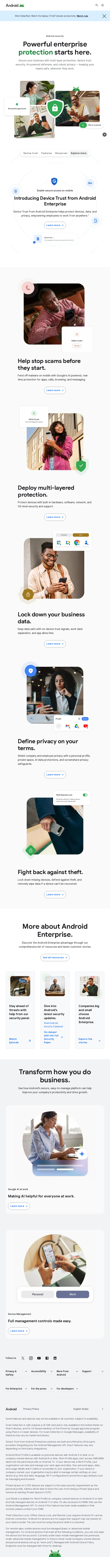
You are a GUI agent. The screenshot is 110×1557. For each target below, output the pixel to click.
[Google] (15, 5)
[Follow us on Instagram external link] (31, 1358)
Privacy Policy (31, 1409)
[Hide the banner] (104, 16)
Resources (61, 153)
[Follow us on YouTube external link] (39, 1358)
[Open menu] (104, 5)
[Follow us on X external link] (22, 1358)
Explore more (79, 153)
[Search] (97, 5)
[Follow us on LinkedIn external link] (55, 1358)
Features (46, 153)
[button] (104, 134)
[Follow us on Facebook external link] (47, 1358)
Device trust (30, 153)
